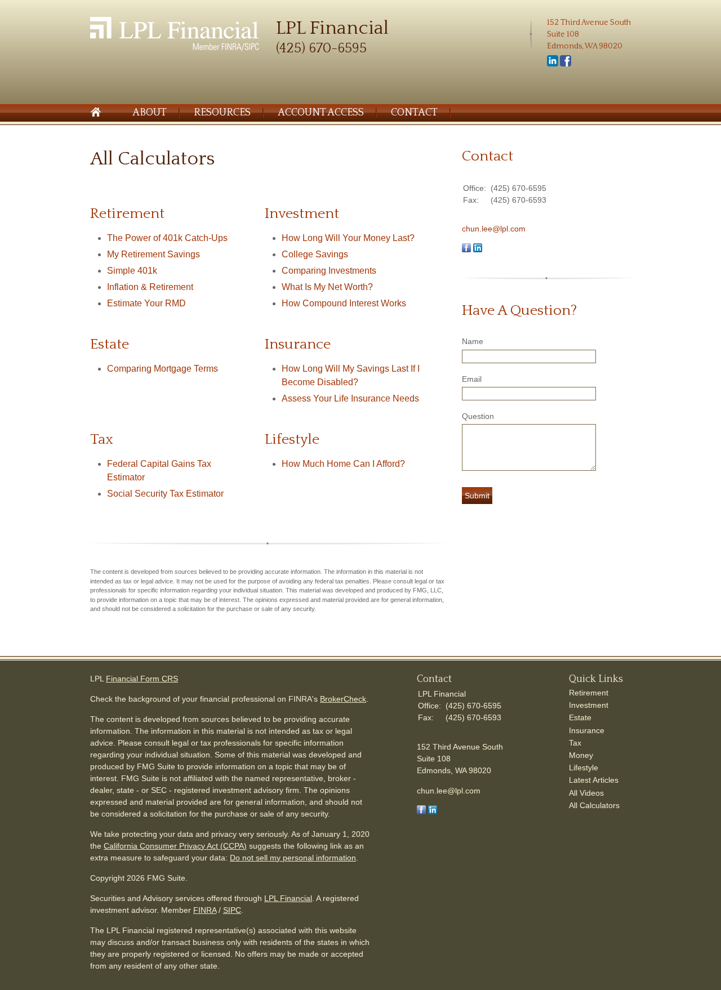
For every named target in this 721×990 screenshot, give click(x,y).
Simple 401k (132, 270)
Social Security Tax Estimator (165, 493)
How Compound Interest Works (344, 303)
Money (581, 755)
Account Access (321, 112)
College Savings (315, 254)
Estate (580, 717)
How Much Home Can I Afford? (343, 464)
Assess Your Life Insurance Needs (350, 398)
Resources (222, 112)
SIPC (232, 910)
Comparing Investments (329, 270)
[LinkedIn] (552, 64)
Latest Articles (593, 779)
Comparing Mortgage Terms (162, 368)
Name (472, 341)
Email (472, 378)
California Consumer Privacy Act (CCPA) (175, 845)
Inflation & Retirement (150, 287)
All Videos (586, 792)
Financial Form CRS (142, 678)
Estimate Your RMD (146, 303)
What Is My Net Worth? (327, 287)
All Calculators (594, 805)
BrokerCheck (343, 698)
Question (478, 416)
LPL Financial (288, 898)
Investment (588, 705)
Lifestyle (583, 767)
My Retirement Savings (153, 254)
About (149, 112)
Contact (414, 112)
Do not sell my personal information (293, 857)
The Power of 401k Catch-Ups (167, 238)
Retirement (588, 692)
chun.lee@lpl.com (494, 228)
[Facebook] (565, 64)
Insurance (586, 730)
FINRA (204, 910)
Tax (575, 742)
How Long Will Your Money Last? (348, 238)
